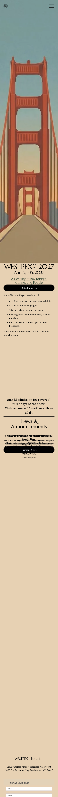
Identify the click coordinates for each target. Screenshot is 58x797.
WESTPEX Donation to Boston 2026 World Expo (29, 437)
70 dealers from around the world (26, 310)
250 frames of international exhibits (32, 300)
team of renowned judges (24, 305)
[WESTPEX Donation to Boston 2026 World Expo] (29, 430)
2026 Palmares (29, 287)
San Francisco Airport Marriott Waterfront (29, 766)
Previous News (29, 449)
